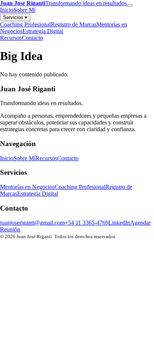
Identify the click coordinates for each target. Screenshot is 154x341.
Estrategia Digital (42, 31)
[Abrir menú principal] (130, 5)
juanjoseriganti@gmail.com (32, 223)
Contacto (32, 38)
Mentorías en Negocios (27, 187)
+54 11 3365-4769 (86, 223)
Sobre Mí (24, 10)
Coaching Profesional (25, 24)
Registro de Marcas (73, 24)
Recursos (11, 38)
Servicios (15, 17)
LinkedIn (119, 223)
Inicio (6, 10)
